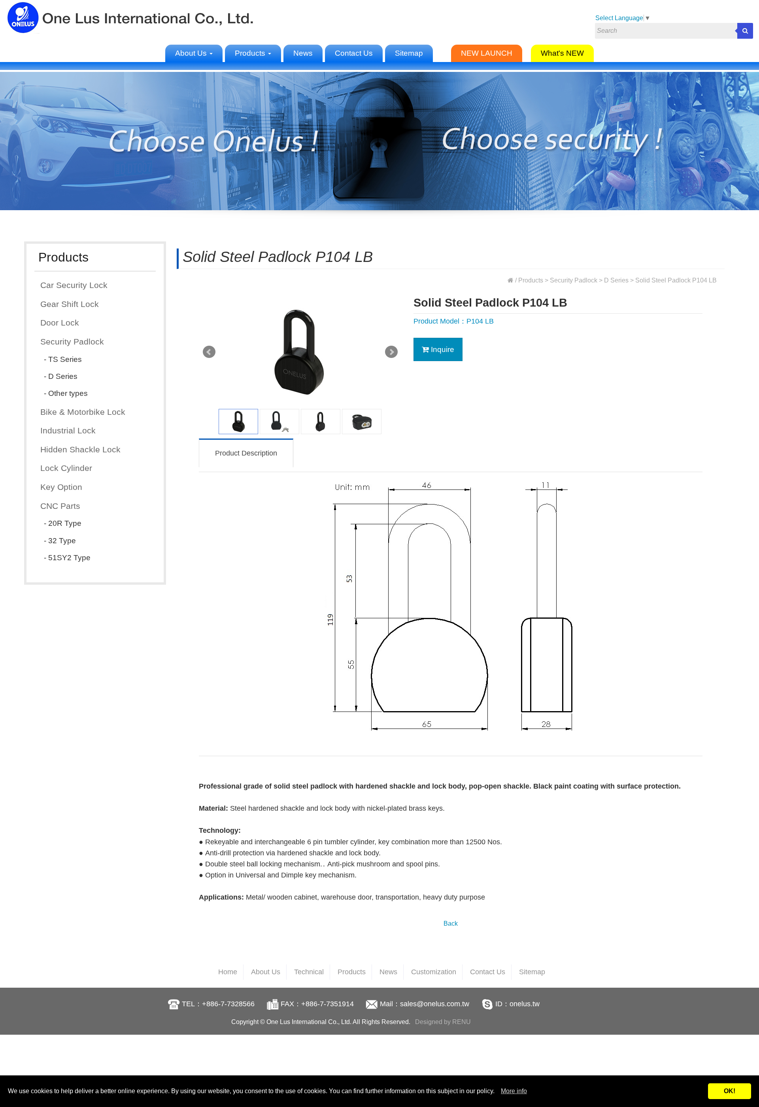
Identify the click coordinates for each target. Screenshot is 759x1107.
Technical (309, 972)
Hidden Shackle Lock (80, 449)
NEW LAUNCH (486, 53)
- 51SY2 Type (67, 558)
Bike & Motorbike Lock (82, 411)
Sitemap (409, 53)
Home (227, 972)
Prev (209, 352)
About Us (265, 972)
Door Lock (59, 322)
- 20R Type (62, 523)
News (303, 53)
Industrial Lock (68, 430)
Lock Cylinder (66, 468)
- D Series (60, 376)
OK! (729, 1091)
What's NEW (562, 53)
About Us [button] (192, 53)
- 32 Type (60, 541)
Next (391, 352)
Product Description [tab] (246, 453)
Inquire (441, 349)
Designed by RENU (443, 1022)
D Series (616, 280)
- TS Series (63, 359)
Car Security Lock (74, 285)
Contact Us (354, 53)
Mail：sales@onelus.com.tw (424, 1004)
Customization (433, 972)
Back (451, 923)
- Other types (66, 393)
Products (530, 280)
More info (514, 1091)
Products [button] (251, 53)
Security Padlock (72, 341)
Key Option (61, 486)
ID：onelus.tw (517, 1004)
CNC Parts (60, 505)
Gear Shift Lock (69, 304)
